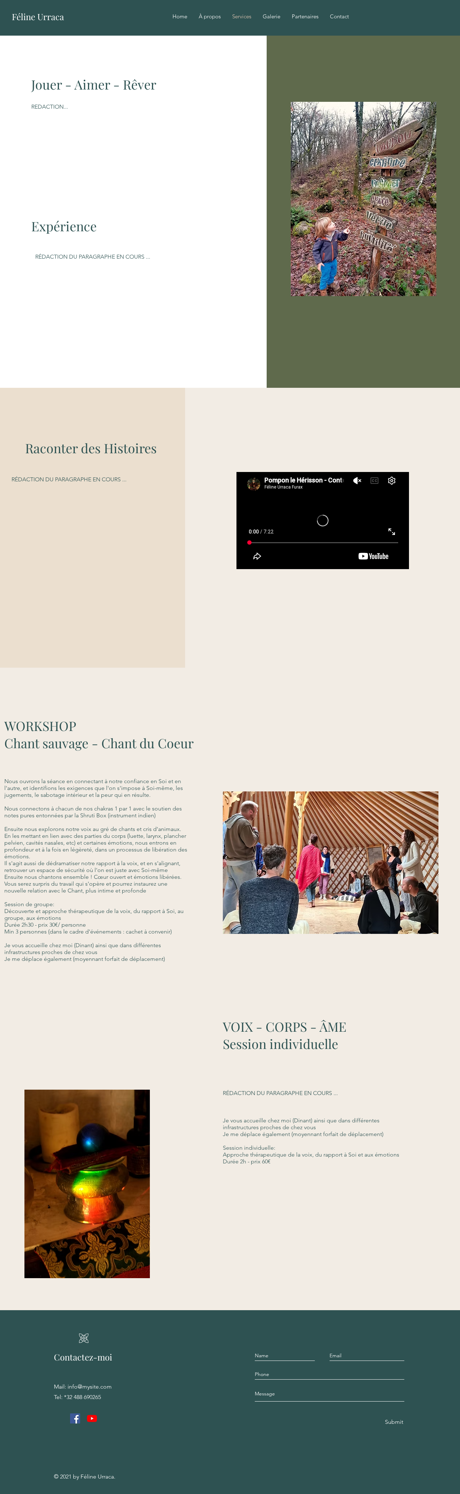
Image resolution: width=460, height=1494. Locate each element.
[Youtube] (92, 1418)
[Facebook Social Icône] (75, 1418)
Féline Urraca (38, 16)
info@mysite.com (90, 1386)
